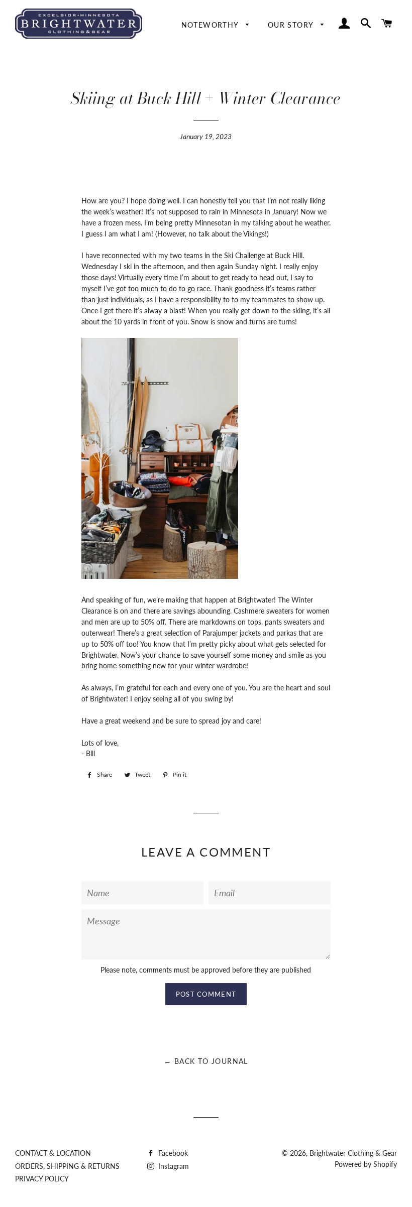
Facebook (172, 1153)
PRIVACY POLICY (42, 1178)
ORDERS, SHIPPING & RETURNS (67, 1166)
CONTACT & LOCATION (53, 1153)
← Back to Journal (206, 1061)
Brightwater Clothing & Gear (353, 1153)
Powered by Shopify (366, 1164)
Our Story (292, 25)
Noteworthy (211, 25)
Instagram (172, 1166)
